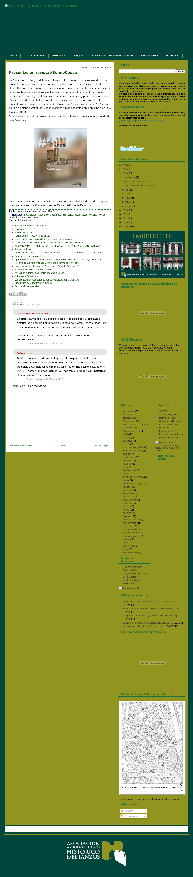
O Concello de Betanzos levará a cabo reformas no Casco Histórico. (49, 242)
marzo (128, 198)
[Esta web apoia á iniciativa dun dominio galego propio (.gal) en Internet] (170, 450)
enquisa (127, 454)
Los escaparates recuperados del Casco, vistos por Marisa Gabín (48, 279)
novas (102, 214)
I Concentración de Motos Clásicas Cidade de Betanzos (43, 239)
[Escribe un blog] (14, 294)
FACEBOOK (172, 55)
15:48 (51, 211)
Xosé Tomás (129, 583)
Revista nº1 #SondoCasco (138, 181)
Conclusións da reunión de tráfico (32, 256)
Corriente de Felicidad (30, 313)
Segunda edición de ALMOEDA (31, 225)
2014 (125, 173)
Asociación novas (132, 431)
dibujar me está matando (135, 573)
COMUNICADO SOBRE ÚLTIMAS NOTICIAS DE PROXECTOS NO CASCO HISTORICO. (60, 252)
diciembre (130, 177)
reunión (127, 539)
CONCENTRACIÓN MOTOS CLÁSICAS (112, 55)
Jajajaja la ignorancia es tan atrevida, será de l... (147, 622)
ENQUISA (79, 55)
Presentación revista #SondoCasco (43, 72)
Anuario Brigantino (168, 414)
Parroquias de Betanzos (171, 434)
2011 (125, 218)
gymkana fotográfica (133, 477)
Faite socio (20, 229)
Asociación (44, 214)
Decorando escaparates (27, 286)
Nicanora (127, 503)
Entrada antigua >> (102, 446)
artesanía (127, 418)
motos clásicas (130, 496)
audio (126, 434)
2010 (125, 222)
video (126, 549)
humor (126, 480)
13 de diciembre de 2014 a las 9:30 (45, 343)
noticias (93, 214)
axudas (126, 437)
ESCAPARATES (149, 55)
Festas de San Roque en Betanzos (32, 236)
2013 (125, 210)
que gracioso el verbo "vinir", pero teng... (143, 626)
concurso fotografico (133, 447)
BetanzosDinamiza (132, 567)
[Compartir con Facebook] (21, 294)
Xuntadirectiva (130, 552)
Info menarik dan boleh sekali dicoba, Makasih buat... (150, 601)
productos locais (18, 217)
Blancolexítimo (130, 570)
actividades (30, 214)
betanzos (127, 441)
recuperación (35, 217)
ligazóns (127, 487)
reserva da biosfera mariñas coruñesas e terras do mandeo (133, 532)
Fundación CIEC (167, 431)
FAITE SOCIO (59, 55)
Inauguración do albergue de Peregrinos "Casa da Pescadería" (47, 266)
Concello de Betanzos (170, 421)
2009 (125, 226)
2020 (125, 165)
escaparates (129, 457)
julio (127, 189)
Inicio (63, 446)
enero (128, 206)
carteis (126, 444)
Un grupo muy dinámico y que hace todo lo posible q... (150, 615)
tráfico (126, 542)
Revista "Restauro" (168, 437)
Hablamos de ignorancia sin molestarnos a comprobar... (151, 608)
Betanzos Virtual (167, 418)
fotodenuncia (129, 470)
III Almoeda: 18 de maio (26, 276)
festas (77, 214)
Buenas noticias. (23, 249)
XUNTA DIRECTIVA (34, 55)
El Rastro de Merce (132, 450)
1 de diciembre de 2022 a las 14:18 (45, 379)
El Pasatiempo (130, 577)
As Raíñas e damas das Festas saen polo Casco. (40, 273)
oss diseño (128, 513)
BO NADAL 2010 (23, 232)
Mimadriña (128, 493)
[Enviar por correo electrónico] (10, 294)
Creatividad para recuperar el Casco (33, 283)
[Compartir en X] (18, 294)
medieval (127, 490)
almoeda (127, 414)
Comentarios (130, 816)
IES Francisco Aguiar (133, 483)
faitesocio (67, 214)
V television (129, 546)
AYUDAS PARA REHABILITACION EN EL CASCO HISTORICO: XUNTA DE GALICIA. (57, 246)
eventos (55, 214)
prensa (126, 516)
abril (127, 193)
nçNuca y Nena (131, 500)
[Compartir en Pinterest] (25, 294)
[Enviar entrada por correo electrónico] (58, 211)
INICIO (13, 55)
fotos (84, 214)
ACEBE (163, 411)
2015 (125, 169)
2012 (125, 214)
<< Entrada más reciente (20, 446)
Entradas (128, 811)
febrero (129, 202)
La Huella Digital (131, 580)
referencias (128, 526)
